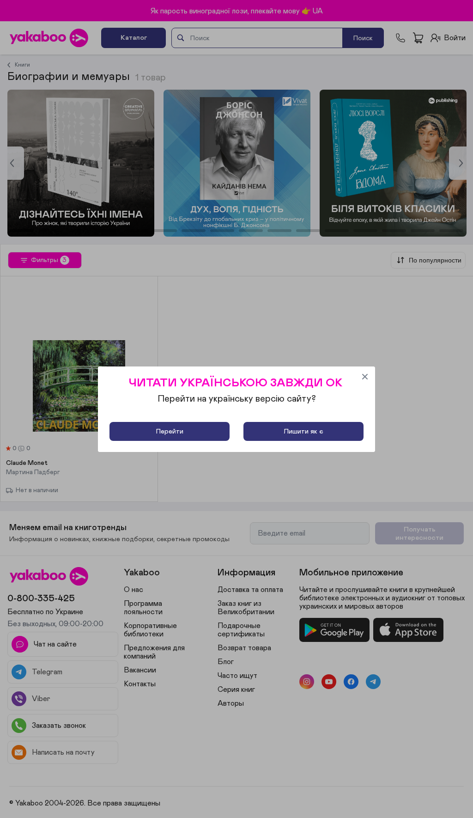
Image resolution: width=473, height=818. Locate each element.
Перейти (169, 431)
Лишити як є (303, 431)
